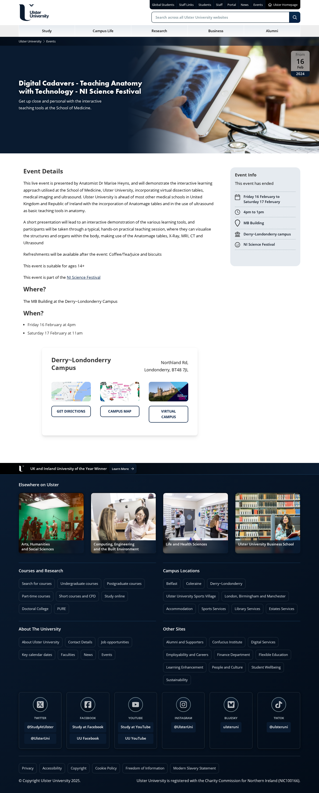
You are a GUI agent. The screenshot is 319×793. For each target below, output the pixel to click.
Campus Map (115, 410)
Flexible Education (271, 653)
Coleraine (192, 582)
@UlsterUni (37, 737)
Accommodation (178, 607)
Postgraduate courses (123, 582)
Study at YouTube (136, 727)
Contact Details (80, 642)
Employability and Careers (185, 653)
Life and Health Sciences (186, 544)
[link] (51, 523)
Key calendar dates (37, 654)
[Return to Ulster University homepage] (34, 12)
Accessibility (52, 768)
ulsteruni (231, 727)
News (87, 653)
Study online (113, 595)
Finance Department (232, 653)
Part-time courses (34, 595)
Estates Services (280, 607)
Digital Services (261, 641)
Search (294, 17)
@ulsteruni (277, 725)
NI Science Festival (83, 277)
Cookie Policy (106, 768)
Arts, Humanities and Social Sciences (37, 546)
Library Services (245, 607)
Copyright (78, 768)
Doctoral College (33, 607)
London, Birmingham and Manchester (255, 596)
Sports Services (212, 607)
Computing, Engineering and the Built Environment (116, 546)
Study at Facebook (87, 727)
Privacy (28, 768)
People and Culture (226, 666)
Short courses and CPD (76, 595)
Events (105, 653)
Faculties (68, 654)
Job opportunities (115, 642)
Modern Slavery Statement (194, 768)
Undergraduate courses (77, 582)
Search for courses (37, 583)
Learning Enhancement (183, 666)
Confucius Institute (225, 641)
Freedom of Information (145, 768)
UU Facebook (88, 738)
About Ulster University (40, 642)
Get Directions (68, 410)
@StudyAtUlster (40, 727)
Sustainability (175, 678)
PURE (61, 608)
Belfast (170, 582)
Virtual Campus (162, 412)
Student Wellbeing (264, 666)
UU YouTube (135, 738)
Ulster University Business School (266, 544)
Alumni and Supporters (183, 641)
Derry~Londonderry (224, 582)
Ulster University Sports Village (191, 596)
